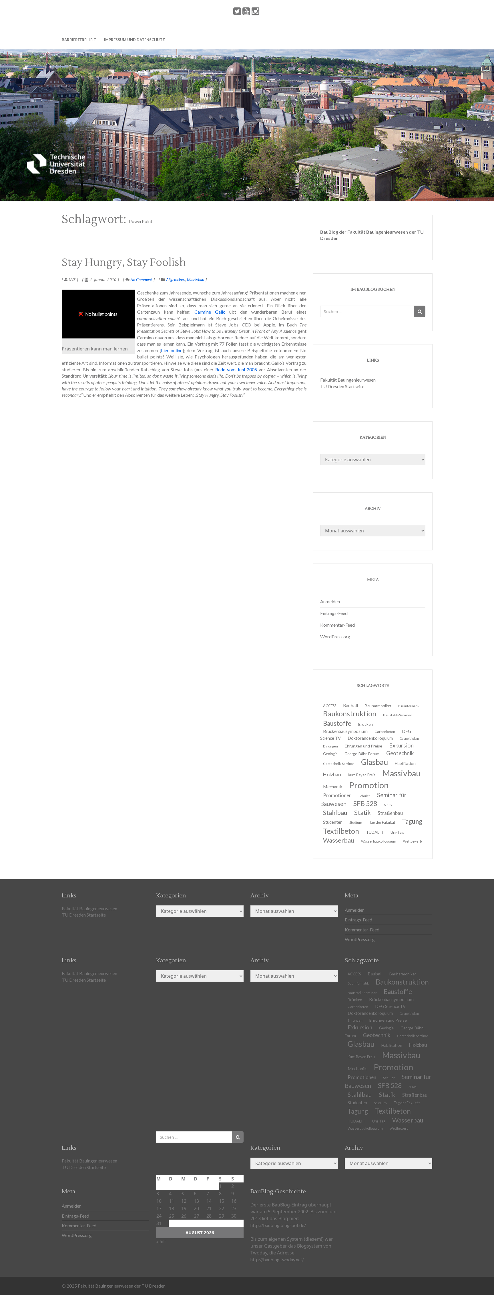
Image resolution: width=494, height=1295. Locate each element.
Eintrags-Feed (334, 613)
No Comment (141, 279)
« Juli (161, 1241)
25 (171, 1215)
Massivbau (195, 279)
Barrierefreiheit (79, 39)
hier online (171, 350)
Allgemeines (175, 279)
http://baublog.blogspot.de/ (278, 1225)
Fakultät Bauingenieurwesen (348, 379)
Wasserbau (338, 840)
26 (183, 1215)
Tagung (412, 821)
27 (196, 1215)
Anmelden (330, 601)
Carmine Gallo (210, 311)
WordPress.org (335, 636)
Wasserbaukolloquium (378, 841)
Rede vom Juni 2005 (236, 369)
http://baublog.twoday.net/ (277, 1259)
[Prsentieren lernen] (98, 314)
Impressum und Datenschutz (134, 39)
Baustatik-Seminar (397, 715)
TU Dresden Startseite (342, 386)
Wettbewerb (412, 841)
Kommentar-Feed (337, 625)
